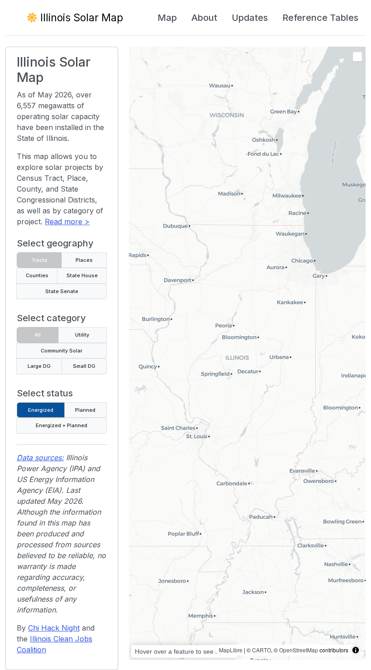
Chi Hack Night (54, 627)
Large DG (39, 366)
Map (167, 17)
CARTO (261, 650)
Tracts (39, 260)
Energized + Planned (61, 425)
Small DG (84, 366)
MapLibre (231, 650)
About (204, 17)
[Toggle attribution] (355, 650)
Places (84, 260)
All (37, 335)
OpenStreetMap (298, 650)
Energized (40, 410)
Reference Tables (320, 17)
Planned (85, 410)
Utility (82, 335)
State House (82, 275)
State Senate (61, 291)
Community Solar (61, 350)
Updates (250, 17)
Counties (37, 275)
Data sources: (40, 457)
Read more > (67, 221)
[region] (247, 353)
